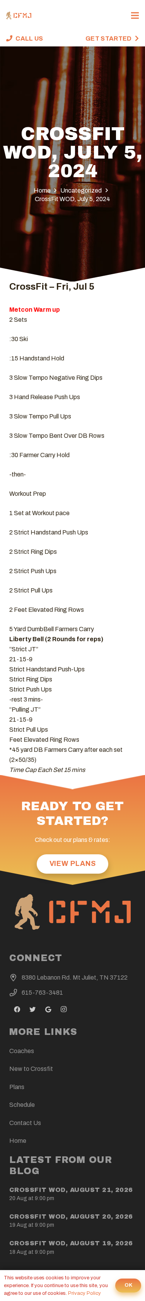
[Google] (48, 1009)
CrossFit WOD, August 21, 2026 (71, 1190)
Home (17, 1140)
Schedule (22, 1104)
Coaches (21, 1051)
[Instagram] (63, 1009)
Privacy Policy (84, 1293)
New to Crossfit (31, 1068)
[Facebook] (17, 1009)
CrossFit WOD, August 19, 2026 (71, 1243)
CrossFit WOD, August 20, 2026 (71, 1216)
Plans (16, 1087)
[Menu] (135, 15)
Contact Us (25, 1123)
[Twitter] (32, 1009)
